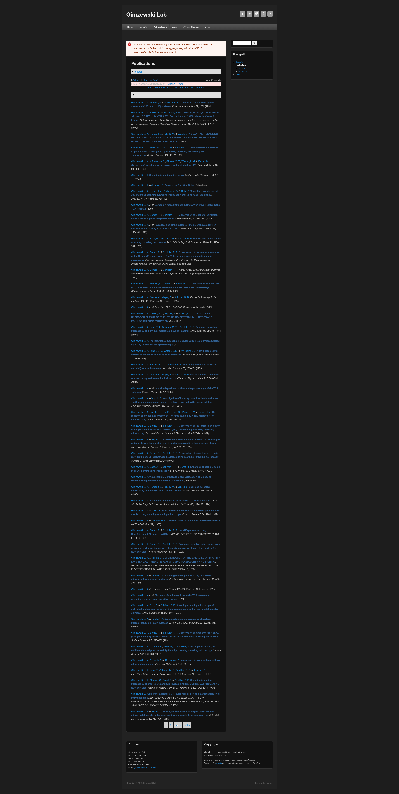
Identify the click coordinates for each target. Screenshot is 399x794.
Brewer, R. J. (156, 313)
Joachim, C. (157, 185)
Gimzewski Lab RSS (270, 14)
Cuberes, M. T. (169, 327)
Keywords (242, 71)
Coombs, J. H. (167, 238)
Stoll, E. (154, 605)
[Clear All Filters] (175, 83)
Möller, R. (155, 147)
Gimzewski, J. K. (140, 102)
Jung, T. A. (155, 327)
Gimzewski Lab (149, 783)
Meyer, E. (167, 297)
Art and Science (191, 26)
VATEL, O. (155, 112)
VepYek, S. (170, 313)
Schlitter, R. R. (169, 466)
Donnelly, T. (156, 660)
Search (138, 71)
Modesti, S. (155, 102)
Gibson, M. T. (173, 161)
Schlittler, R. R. (171, 102)
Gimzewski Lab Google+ (256, 14)
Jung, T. (154, 670)
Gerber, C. (168, 283)
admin (219, 763)
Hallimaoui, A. (170, 112)
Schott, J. (185, 466)
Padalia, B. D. (157, 364)
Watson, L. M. (188, 161)
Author (135, 79)
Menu (207, 26)
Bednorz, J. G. (170, 191)
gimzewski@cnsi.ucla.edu (145, 767)
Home (130, 26)
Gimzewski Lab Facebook (242, 14)
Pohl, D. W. (169, 133)
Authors (241, 68)
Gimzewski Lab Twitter (249, 14)
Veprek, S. (156, 398)
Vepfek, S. (183, 133)
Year (155, 79)
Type (149, 79)
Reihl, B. (185, 191)
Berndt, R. (155, 214)
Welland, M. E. (158, 520)
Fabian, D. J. (204, 161)
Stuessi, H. (184, 313)
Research (143, 26)
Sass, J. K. (155, 466)
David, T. (167, 680)
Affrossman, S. (157, 161)
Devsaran (267, 783)
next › (178, 725)
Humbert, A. (156, 133)
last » (187, 725)
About (175, 26)
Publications (160, 26)
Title (144, 79)
